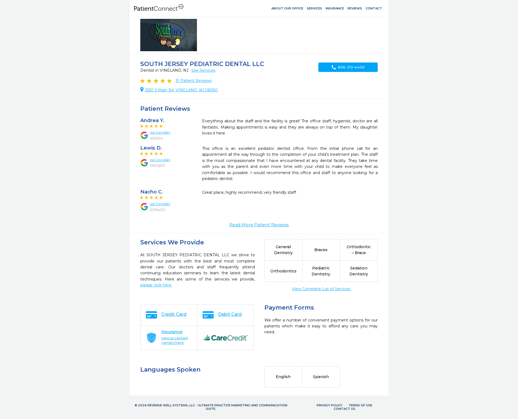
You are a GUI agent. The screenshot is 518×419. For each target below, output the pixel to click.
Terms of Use (360, 405)
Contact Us (344, 409)
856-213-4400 (348, 67)
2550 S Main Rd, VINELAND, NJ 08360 (181, 90)
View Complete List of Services (321, 288)
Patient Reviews (194, 80)
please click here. (156, 285)
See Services (203, 70)
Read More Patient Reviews (259, 224)
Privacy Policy (329, 405)
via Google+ (160, 132)
